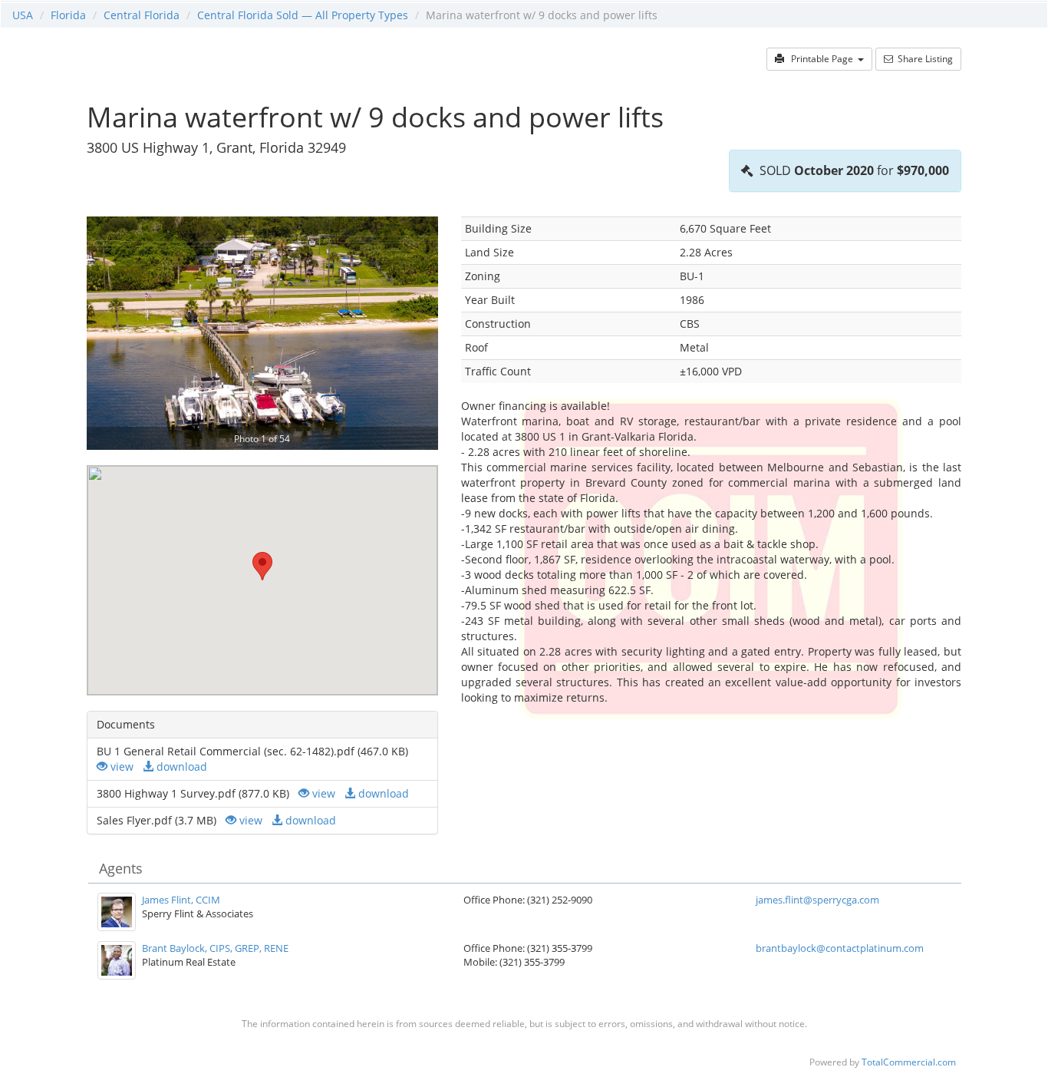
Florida (68, 15)
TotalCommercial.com (909, 1062)
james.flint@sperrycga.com (817, 900)
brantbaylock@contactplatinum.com (840, 948)
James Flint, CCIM (181, 900)
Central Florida (142, 15)
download (180, 766)
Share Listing (923, 58)
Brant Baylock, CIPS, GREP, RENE (215, 948)
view (120, 766)
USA (22, 15)
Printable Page (821, 58)
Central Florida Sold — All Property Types (302, 15)
